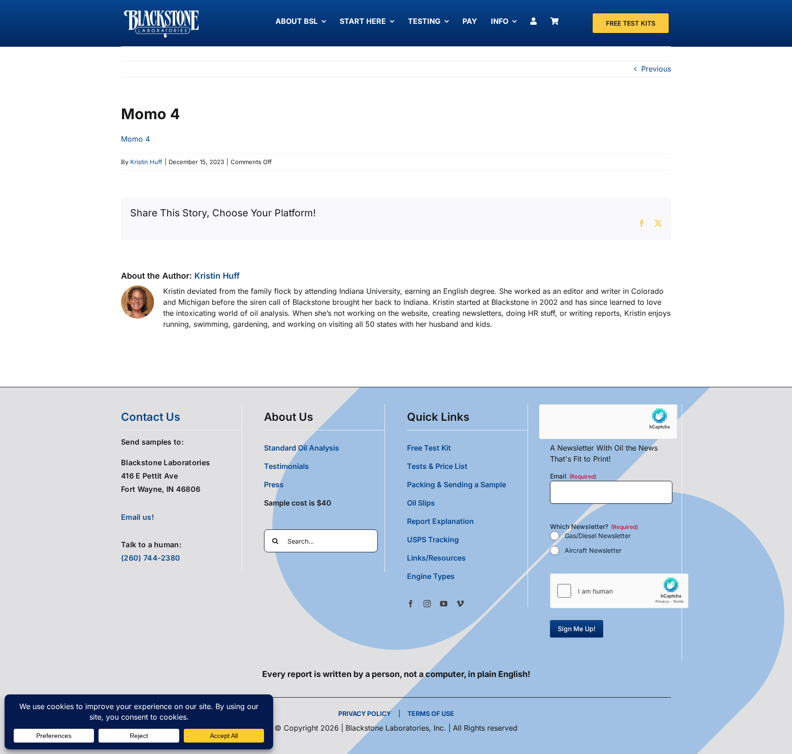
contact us (150, 417)
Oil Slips (421, 502)
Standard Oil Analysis (301, 447)
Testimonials (286, 466)
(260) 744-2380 (150, 557)
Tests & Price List (437, 466)
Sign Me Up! (576, 629)
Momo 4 (135, 138)
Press (274, 484)
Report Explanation (440, 521)
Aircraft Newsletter (593, 550)
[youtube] (443, 603)
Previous (656, 68)
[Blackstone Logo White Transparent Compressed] (161, 10)
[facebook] (410, 603)
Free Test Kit (429, 447)
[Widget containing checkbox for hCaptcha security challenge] (619, 590)
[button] (467, 576)
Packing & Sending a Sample (456, 484)
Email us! (137, 517)
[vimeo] (460, 603)
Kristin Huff (146, 161)
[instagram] (427, 603)
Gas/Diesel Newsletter (598, 535)
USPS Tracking (433, 539)
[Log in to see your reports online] (536, 21)
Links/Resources (436, 557)
